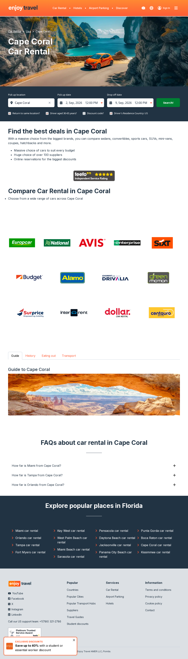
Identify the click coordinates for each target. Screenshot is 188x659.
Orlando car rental (28, 538)
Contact (150, 610)
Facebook (17, 598)
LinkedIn (16, 614)
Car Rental (59, 8)
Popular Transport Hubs (81, 603)
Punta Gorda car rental (157, 531)
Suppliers (72, 610)
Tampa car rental (27, 545)
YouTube (17, 593)
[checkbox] (9, 113)
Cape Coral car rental (156, 545)
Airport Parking (99, 8)
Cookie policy (153, 603)
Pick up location (16, 94)
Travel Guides (75, 617)
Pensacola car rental (113, 531)
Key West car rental (71, 531)
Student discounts (77, 623)
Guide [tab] (15, 356)
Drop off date (114, 94)
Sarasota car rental (70, 556)
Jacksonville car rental (115, 545)
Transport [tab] (69, 356)
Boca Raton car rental (156, 538)
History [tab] (30, 356)
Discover (122, 8)
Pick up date (64, 94)
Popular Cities (75, 596)
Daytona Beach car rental (117, 538)
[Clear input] (49, 103)
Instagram (17, 609)
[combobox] (33, 103)
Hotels (77, 8)
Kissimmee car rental (155, 552)
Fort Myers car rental (30, 552)
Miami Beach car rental (73, 549)
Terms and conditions (158, 589)
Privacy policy (153, 596)
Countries (72, 589)
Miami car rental (26, 531)
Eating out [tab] (49, 356)
